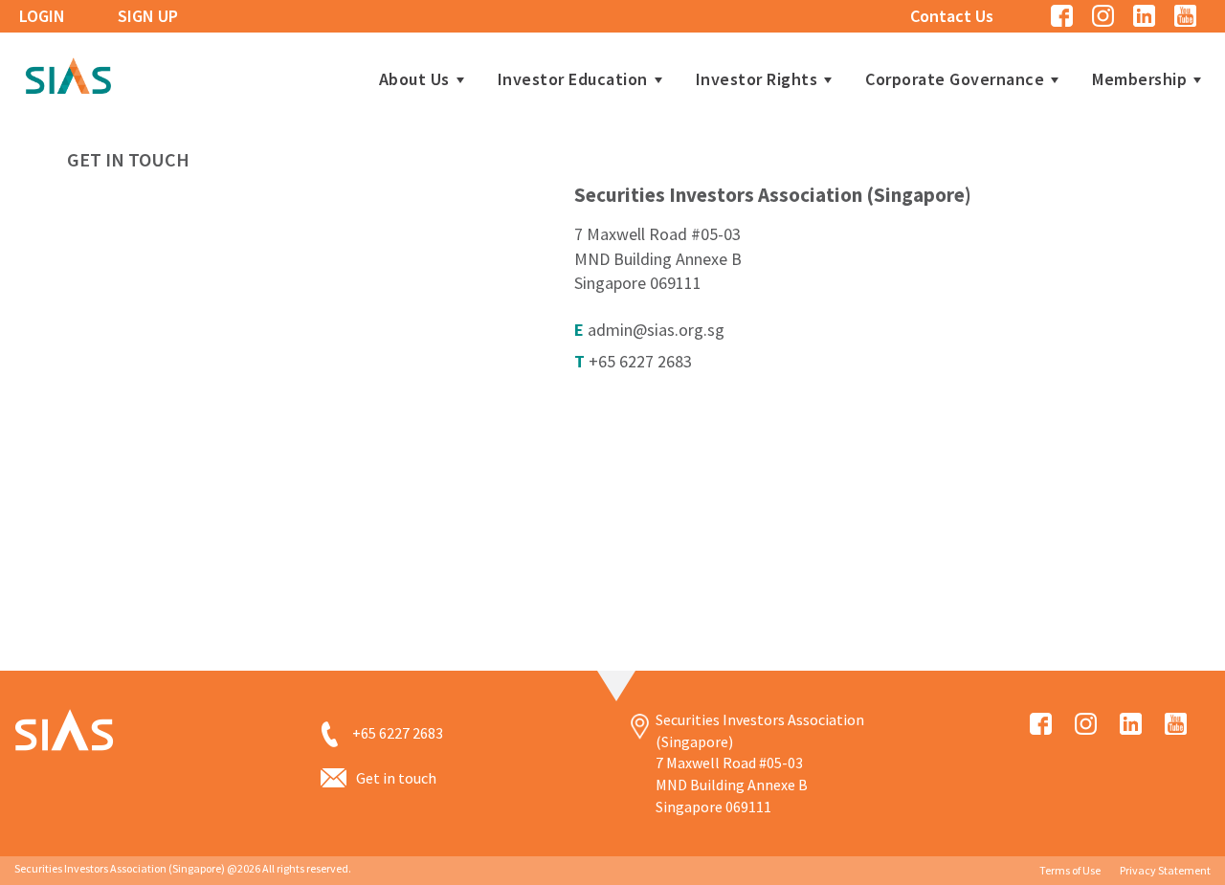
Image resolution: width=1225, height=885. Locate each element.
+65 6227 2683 (640, 361)
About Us (414, 79)
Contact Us (951, 16)
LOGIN (42, 16)
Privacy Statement (1165, 870)
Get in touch (396, 777)
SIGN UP (148, 16)
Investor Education (573, 79)
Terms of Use (1070, 870)
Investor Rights (757, 79)
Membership (1139, 79)
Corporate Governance (954, 79)
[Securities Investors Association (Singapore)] (68, 73)
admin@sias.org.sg (656, 330)
